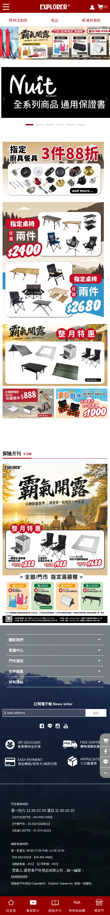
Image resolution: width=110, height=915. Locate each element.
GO (96, 713)
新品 (55, 20)
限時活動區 (18, 20)
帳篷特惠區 (91, 20)
